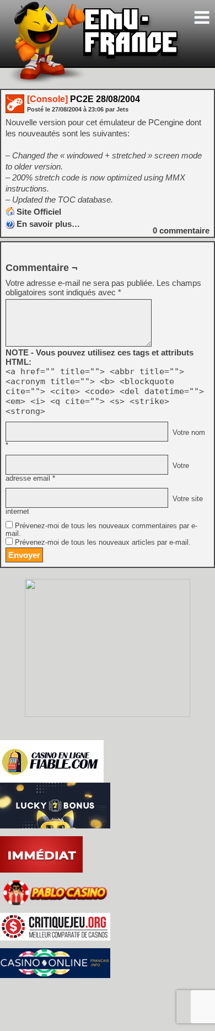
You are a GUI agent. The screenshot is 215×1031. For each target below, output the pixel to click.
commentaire (181, 230)
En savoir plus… (48, 223)
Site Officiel (39, 211)
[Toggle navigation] (202, 17)
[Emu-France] (94, 82)
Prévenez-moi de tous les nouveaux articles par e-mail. (103, 542)
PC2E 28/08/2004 (83, 99)
